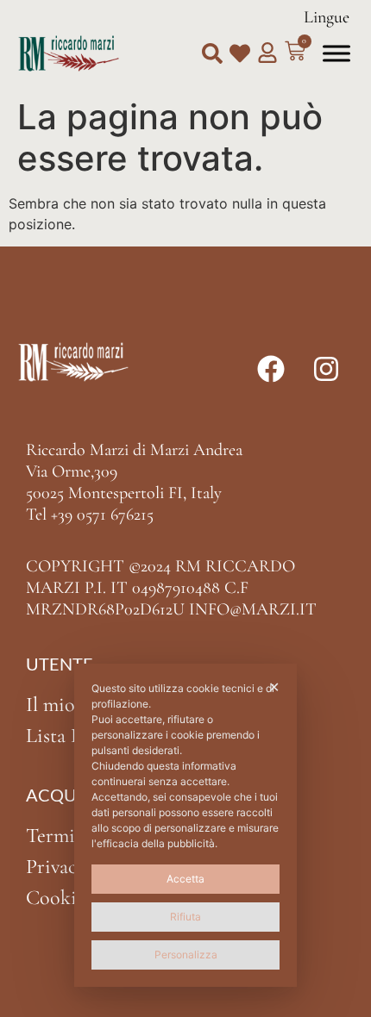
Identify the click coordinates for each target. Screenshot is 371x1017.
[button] (212, 53)
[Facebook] (271, 368)
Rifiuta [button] (185, 916)
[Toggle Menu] (336, 53)
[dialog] (185, 825)
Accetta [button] (185, 878)
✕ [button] (274, 687)
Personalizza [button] (185, 954)
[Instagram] (326, 368)
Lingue (326, 17)
